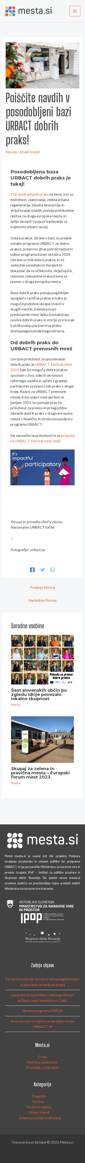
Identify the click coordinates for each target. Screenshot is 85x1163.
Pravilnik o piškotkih (42, 1067)
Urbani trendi (29, 152)
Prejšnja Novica (42, 587)
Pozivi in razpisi (38, 1107)
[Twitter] (42, 569)
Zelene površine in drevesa (40, 1118)
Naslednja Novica (42, 600)
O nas (42, 1057)
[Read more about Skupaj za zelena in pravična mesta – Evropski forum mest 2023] (42, 739)
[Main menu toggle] (75, 11)
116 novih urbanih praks (29, 194)
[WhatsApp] (52, 569)
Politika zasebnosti (42, 1062)
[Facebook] (32, 569)
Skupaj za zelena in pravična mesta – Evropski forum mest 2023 (40, 773)
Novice (11, 152)
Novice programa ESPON (42, 1011)
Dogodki (39, 1096)
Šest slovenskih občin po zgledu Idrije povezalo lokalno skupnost (39, 694)
